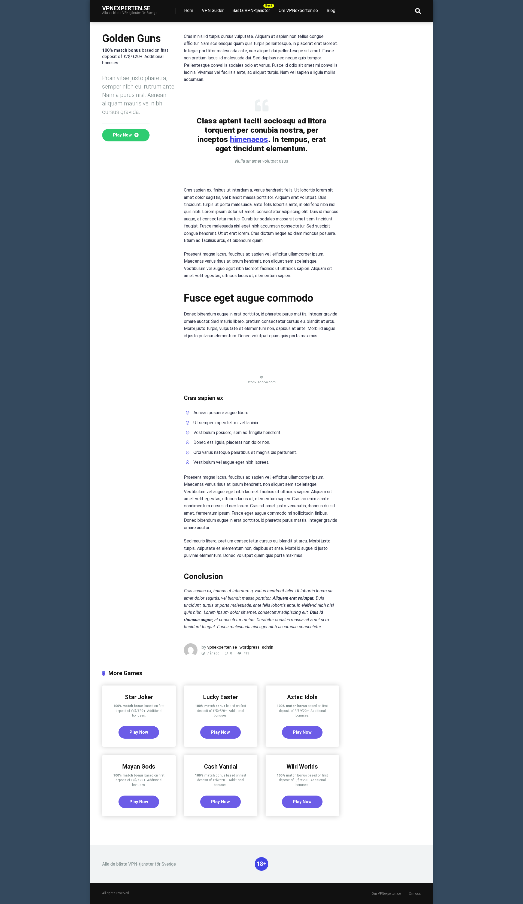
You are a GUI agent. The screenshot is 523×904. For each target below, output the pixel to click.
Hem (188, 10)
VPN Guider (213, 10)
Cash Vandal (220, 766)
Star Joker (139, 697)
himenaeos (249, 139)
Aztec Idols (302, 697)
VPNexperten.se (126, 8)
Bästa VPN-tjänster (251, 10)
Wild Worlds (302, 766)
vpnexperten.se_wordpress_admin (240, 647)
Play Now (123, 135)
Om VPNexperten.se (298, 10)
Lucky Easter (220, 697)
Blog (331, 10)
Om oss (415, 894)
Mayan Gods (138, 766)
